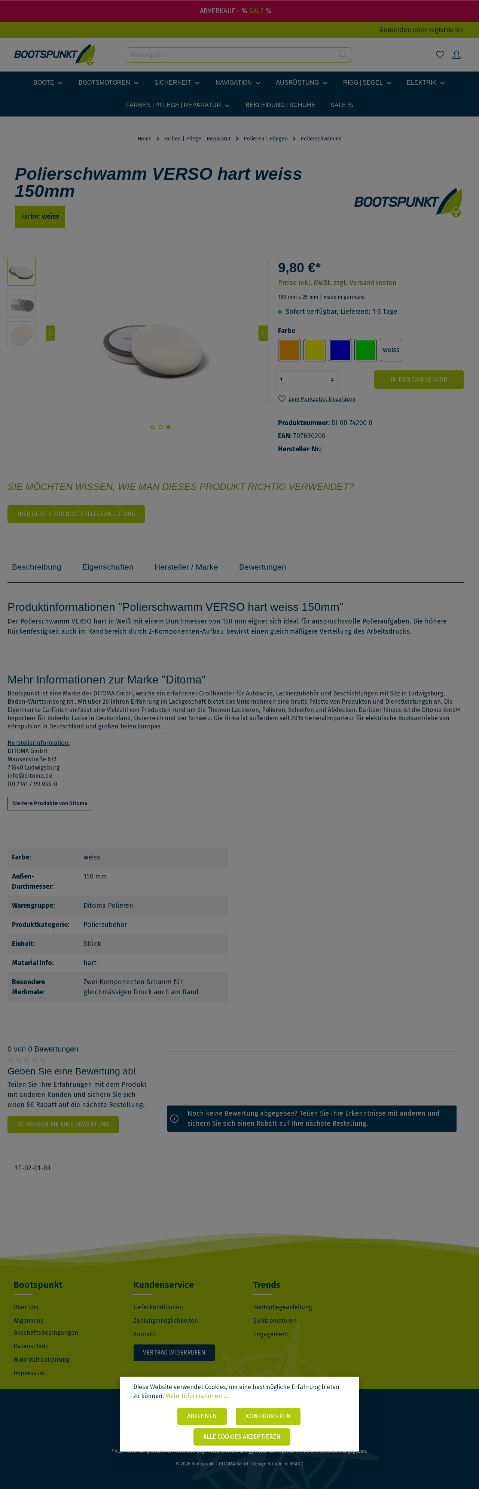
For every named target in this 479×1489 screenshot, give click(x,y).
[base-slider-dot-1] (168, 427)
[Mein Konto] (456, 54)
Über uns (26, 1307)
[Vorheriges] (50, 333)
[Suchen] (343, 55)
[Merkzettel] (440, 54)
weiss (391, 350)
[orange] (289, 350)
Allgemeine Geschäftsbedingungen (45, 1326)
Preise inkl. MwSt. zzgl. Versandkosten (337, 283)
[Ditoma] (408, 202)
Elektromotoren (275, 1320)
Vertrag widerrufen (174, 1352)
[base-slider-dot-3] (153, 427)
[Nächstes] (263, 333)
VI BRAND (294, 1464)
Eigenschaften (108, 566)
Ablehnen (202, 1416)
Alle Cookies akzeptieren (242, 1436)
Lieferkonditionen (158, 1307)
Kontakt (144, 1334)
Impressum (29, 1373)
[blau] (340, 350)
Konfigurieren (268, 1416)
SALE (256, 11)
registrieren (446, 30)
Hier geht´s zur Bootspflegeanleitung (76, 514)
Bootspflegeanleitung (282, 1307)
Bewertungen (262, 566)
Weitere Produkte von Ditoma (49, 803)
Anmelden (395, 30)
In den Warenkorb (419, 379)
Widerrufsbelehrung (41, 1359)
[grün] (365, 350)
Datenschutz (31, 1346)
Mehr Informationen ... (196, 1395)
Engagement (270, 1334)
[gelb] (314, 350)
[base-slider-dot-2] (160, 427)
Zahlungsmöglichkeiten (165, 1320)
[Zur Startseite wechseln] (54, 55)
